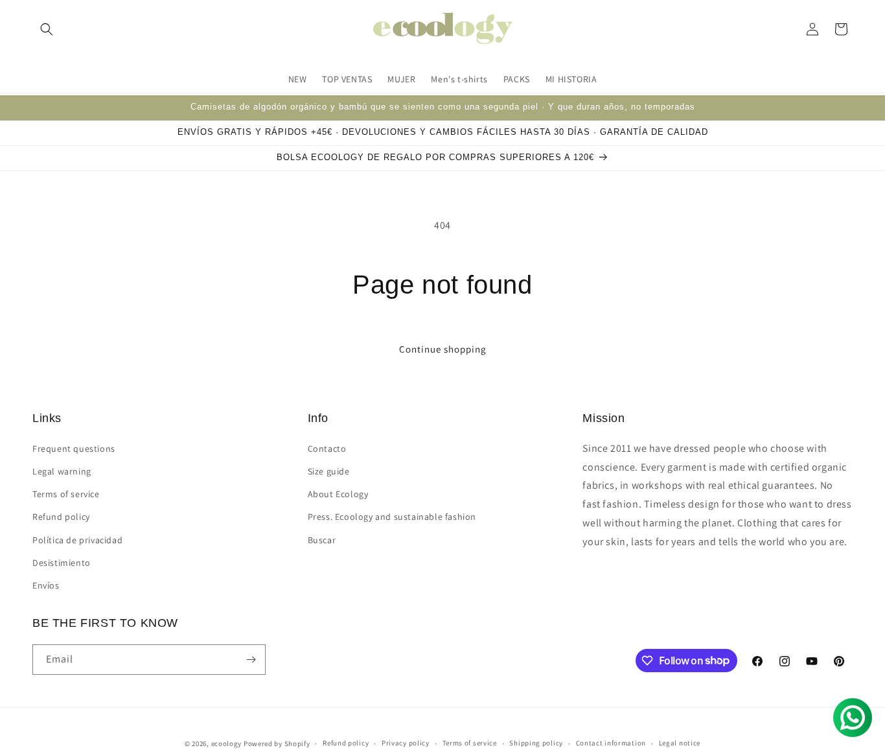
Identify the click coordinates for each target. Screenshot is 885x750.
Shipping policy (536, 742)
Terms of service (66, 493)
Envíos (46, 585)
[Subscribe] (250, 659)
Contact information (611, 742)
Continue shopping (443, 349)
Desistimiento (61, 562)
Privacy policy (406, 742)
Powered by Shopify (277, 743)
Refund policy (61, 516)
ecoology (226, 743)
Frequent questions (73, 448)
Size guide (329, 470)
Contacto (327, 448)
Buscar (322, 539)
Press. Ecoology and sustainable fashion (392, 516)
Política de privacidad (77, 539)
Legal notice (679, 742)
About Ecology (338, 493)
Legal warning (61, 470)
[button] (46, 29)
